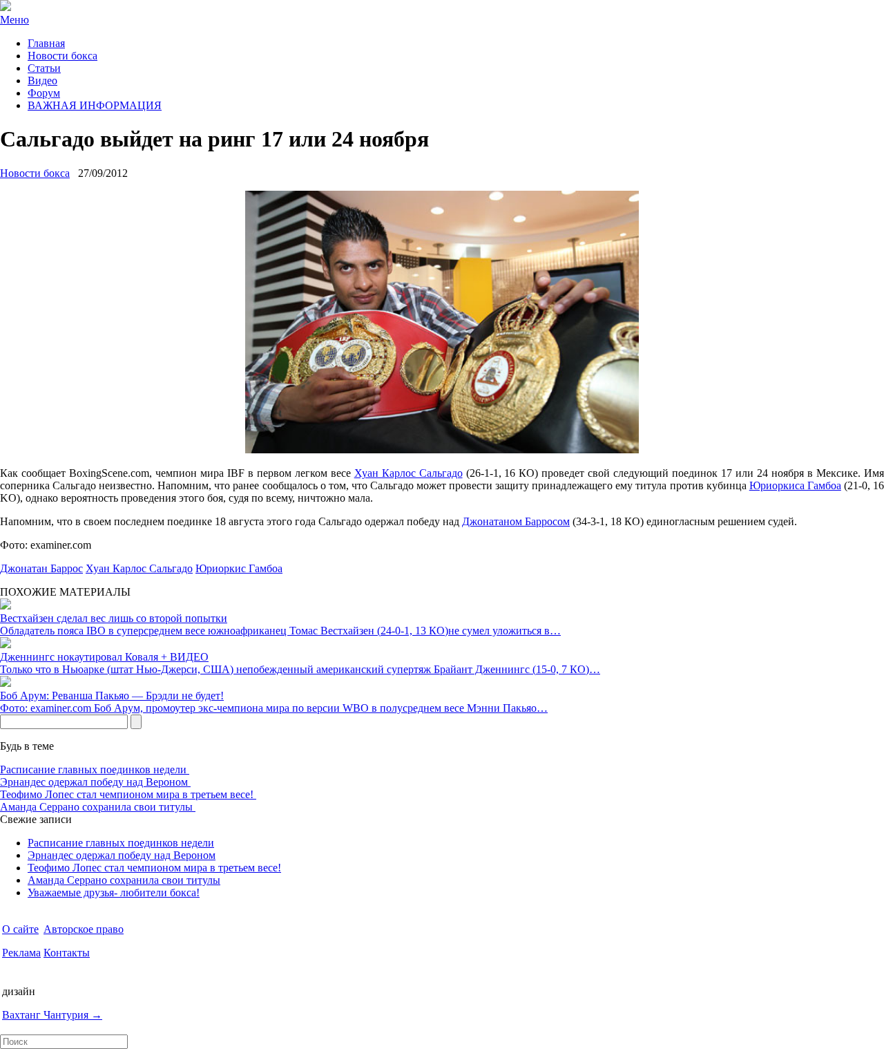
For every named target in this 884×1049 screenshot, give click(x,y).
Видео (42, 80)
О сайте (20, 929)
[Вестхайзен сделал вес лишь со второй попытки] (5, 606)
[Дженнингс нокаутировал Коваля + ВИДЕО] (5, 644)
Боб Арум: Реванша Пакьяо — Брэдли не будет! (112, 695)
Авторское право (84, 929)
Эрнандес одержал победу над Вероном (95, 782)
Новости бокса (62, 56)
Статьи (44, 68)
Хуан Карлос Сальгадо (408, 473)
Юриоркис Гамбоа (238, 568)
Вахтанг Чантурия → (52, 1015)
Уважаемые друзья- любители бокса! (114, 892)
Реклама (21, 952)
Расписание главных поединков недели (94, 769)
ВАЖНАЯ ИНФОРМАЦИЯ (95, 105)
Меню (14, 20)
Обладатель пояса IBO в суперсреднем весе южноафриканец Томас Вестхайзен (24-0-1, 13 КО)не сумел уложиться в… (280, 630)
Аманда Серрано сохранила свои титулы (97, 807)
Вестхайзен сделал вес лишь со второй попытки (113, 618)
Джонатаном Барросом (516, 521)
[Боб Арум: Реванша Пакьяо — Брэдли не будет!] (5, 683)
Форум (44, 93)
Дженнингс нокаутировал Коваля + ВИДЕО (104, 657)
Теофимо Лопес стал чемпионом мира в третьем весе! (128, 794)
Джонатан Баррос (41, 568)
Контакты (67, 952)
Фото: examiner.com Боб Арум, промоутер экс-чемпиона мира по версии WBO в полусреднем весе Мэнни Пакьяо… (274, 708)
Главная (46, 43)
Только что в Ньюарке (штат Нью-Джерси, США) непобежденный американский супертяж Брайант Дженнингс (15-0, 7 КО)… (300, 669)
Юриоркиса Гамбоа (795, 485)
